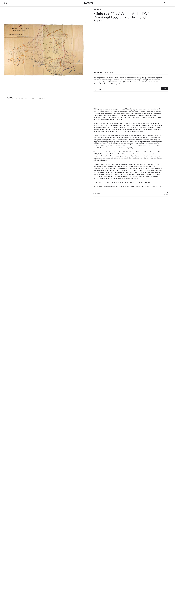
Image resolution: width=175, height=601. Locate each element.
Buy (165, 88)
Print (166, 198)
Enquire (97, 193)
